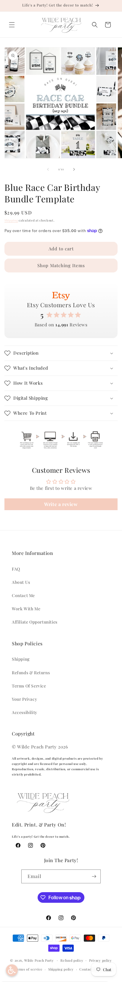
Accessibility (24, 712)
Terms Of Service (29, 686)
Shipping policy (61, 969)
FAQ (16, 569)
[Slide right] (74, 169)
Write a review (61, 504)
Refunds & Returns (31, 672)
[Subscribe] (93, 876)
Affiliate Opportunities (34, 622)
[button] (11, 24)
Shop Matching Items (61, 265)
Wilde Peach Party (39, 960)
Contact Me (23, 595)
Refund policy (71, 960)
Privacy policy (100, 960)
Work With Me (26, 608)
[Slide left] (47, 169)
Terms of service (28, 969)
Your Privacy (24, 699)
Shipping (11, 220)
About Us (21, 582)
